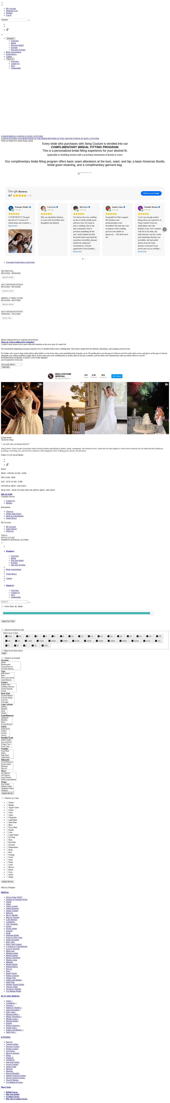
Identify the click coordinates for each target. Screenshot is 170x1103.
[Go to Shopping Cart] (2, 2)
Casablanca (10, 922)
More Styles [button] (6, 1087)
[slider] (152, 613)
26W (100, 641)
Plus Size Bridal (12, 1094)
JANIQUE (10, 1060)
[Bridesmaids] (11, 665)
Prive (8, 971)
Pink (10, 840)
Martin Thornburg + (14, 1017)
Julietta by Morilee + (14, 1008)
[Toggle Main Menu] (2, 34)
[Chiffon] (5, 731)
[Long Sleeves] (8, 777)
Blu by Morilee (12, 915)
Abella (8, 902)
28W (112, 641)
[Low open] (7, 702)
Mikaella (9, 962)
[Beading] (6, 720)
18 (111, 636)
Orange (11, 855)
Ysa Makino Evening (14, 1082)
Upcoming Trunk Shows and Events (20, 262)
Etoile (8, 933)
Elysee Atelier (11, 929)
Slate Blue (13, 822)
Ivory (11, 860)
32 (19, 641)
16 (101, 636)
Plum (11, 850)
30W (124, 641)
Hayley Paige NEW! (14, 897)
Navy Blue (13, 827)
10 (72, 636)
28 (160, 636)
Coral (11, 857)
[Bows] (6, 722)
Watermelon (13, 847)
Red (10, 852)
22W (77, 641)
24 (140, 636)
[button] (10, 38)
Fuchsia (12, 845)
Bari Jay (9, 1042)
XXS (148, 641)
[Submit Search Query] (29, 602)
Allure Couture (12, 906)
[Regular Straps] (7, 786)
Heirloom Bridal (12, 935)
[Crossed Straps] (7, 698)
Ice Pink (12, 837)
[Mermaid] (7, 766)
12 (82, 636)
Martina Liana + (12, 1019)
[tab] (87, 551)
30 (9, 641)
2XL (46, 645)
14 (91, 636)
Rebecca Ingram (12, 975)
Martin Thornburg (13, 958)
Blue (10, 825)
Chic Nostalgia (12, 924)
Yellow (11, 802)
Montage (9, 1071)
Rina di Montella (12, 1073)
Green (11, 810)
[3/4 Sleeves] (8, 775)
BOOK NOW (7, 277)
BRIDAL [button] (5, 892)
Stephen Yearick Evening (16, 1076)
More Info (6, 318)
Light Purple (13, 835)
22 (130, 636)
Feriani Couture (12, 1049)
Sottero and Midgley (14, 980)
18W (53, 641)
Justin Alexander (12, 940)
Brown (11, 867)
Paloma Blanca (12, 967)
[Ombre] (4, 713)
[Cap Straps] (7, 784)
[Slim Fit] (7, 768)
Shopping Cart (11, 11)
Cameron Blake (12, 1044)
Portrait (9, 1023)
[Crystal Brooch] (6, 724)
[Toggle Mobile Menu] (2, 542)
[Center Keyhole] (8, 689)
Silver (11, 875)
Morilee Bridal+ (12, 1021)
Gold (11, 865)
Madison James (12, 953)
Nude (11, 862)
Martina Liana (11, 960)
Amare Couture (12, 911)
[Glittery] (4, 707)
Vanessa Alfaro (12, 987)
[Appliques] (6, 718)
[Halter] (7, 753)
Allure (8, 904)
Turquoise (12, 817)
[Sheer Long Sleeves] (8, 780)
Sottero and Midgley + (15, 1030)
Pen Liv (9, 969)
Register (9, 13)
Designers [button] (10, 551)
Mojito (11, 805)
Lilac (11, 832)
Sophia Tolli (11, 978)
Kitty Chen (10, 942)
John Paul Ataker (12, 1062)
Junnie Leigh (11, 1067)
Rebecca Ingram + (13, 1025)
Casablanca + (11, 1003)
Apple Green (14, 807)
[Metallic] (4, 709)
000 (10, 636)
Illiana (8, 1055)
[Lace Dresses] (7, 680)
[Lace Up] (7, 700)
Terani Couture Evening (15, 1078)
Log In (8, 15)
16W (41, 641)
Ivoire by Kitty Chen (14, 937)
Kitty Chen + (11, 1012)
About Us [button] (10, 585)
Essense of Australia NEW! (17, 899)
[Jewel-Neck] (7, 757)
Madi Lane (10, 951)
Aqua (11, 815)
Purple (11, 830)
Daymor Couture (12, 1046)
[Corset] (8, 691)
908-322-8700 (6, 494)
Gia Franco (10, 1051)
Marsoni (9, 1069)
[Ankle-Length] (6, 740)
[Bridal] (11, 663)
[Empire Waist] (7, 764)
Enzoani (9, 931)
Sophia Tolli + (11, 1028)
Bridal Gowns (12, 1092)
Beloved (9, 913)
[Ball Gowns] (7, 674)
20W (65, 641)
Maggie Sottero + (13, 1014)
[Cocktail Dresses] (11, 669)
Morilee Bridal (11, 964)
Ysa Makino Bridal (13, 991)
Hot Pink (12, 842)
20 (121, 636)
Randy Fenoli (11, 973)
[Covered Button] (7, 696)
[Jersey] (5, 735)
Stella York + (11, 1032)
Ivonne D (9, 1058)
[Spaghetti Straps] (7, 788)
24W (89, 641)
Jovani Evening (12, 1064)
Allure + (9, 1001)
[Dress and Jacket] (7, 678)
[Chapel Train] (6, 744)
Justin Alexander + (13, 1010)
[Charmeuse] (5, 729)
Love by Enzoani (13, 949)
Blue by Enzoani (12, 917)
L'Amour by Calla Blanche (16, 946)
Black (11, 870)
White (11, 877)
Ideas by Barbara (12, 1053)
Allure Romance (12, 908)
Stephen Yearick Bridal (15, 984)
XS (159, 641)
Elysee (8, 926)
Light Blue (13, 820)
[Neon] (4, 711)
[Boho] (7, 676)
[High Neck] (7, 755)
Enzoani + (10, 1005)
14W (29, 641)
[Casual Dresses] (11, 667)
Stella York (10, 982)
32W (136, 641)
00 (20, 636)
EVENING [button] (5, 1037)
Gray (11, 872)
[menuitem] (87, 8)
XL (35, 645)
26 (150, 636)
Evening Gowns (12, 1097)
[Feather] (5, 733)
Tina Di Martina (12, 1080)
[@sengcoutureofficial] (50, 376)
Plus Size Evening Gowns (16, 1099)
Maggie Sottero (12, 955)
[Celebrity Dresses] (8, 687)
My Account (11, 8)
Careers (9, 578)
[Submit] (29, 20)
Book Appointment (13, 569)
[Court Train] (6, 746)
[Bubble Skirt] (8, 685)
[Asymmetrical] (6, 742)
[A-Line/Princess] (7, 762)
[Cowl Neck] (7, 751)
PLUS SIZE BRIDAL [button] (10, 996)
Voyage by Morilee (13, 989)
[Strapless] (7, 791)
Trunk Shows (11, 574)
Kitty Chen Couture (14, 944)
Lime (11, 812)
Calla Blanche (11, 920)
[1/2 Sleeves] (8, 773)
